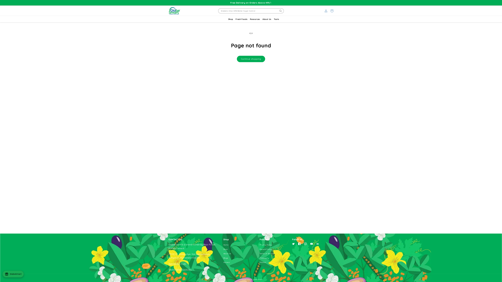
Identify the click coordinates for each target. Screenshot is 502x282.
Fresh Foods (241, 19)
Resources (255, 19)
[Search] (281, 10)
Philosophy (264, 258)
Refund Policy (266, 249)
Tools (276, 19)
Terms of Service (267, 253)
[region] (251, 3)
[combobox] (251, 10)
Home (226, 245)
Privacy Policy (266, 245)
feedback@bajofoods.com (180, 269)
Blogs (225, 258)
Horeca (226, 262)
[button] (332, 11)
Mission (263, 262)
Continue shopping (251, 59)
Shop (230, 19)
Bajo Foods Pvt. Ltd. (177, 264)
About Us (267, 19)
